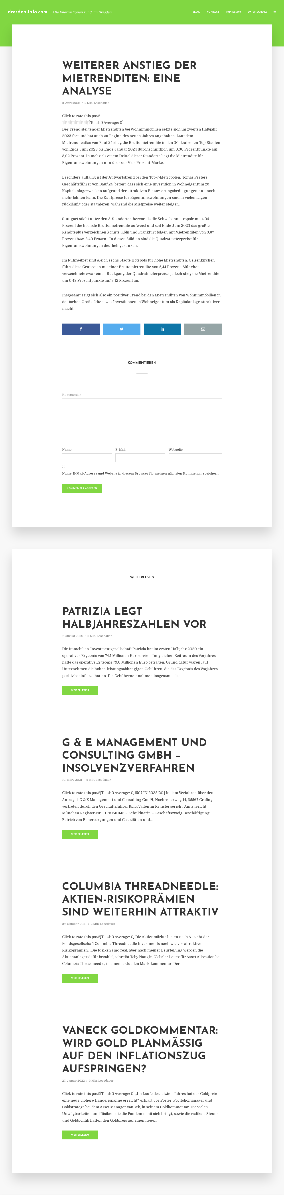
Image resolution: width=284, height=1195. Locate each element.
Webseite (176, 449)
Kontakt (213, 12)
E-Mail (120, 449)
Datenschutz (257, 12)
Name (66, 449)
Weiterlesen (80, 690)
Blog (196, 12)
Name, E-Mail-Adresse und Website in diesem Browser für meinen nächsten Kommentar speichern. (140, 473)
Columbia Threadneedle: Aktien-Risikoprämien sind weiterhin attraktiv (140, 900)
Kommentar (71, 394)
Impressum (233, 12)
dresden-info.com (27, 12)
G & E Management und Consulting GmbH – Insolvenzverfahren (134, 756)
